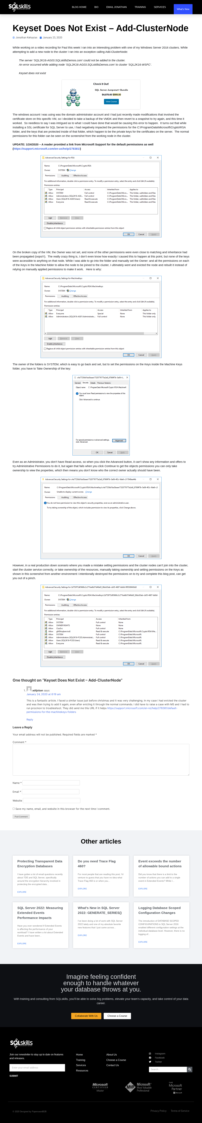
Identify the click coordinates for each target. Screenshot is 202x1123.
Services (160, 7)
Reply (30, 719)
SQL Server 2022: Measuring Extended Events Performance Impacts (40, 913)
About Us (111, 1054)
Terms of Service (180, 1111)
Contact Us (112, 1065)
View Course (111, 102)
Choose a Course (116, 1060)
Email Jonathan (116, 7)
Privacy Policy (158, 1111)
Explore (21, 892)
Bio (96, 7)
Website (17, 800)
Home (79, 1054)
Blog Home (79, 7)
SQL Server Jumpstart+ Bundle (111, 90)
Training (140, 7)
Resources (82, 1070)
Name (17, 782)
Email (17, 791)
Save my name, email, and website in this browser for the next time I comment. (62, 808)
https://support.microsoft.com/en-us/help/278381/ (47, 148)
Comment (19, 742)
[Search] (189, 1069)
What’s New (183, 9)
